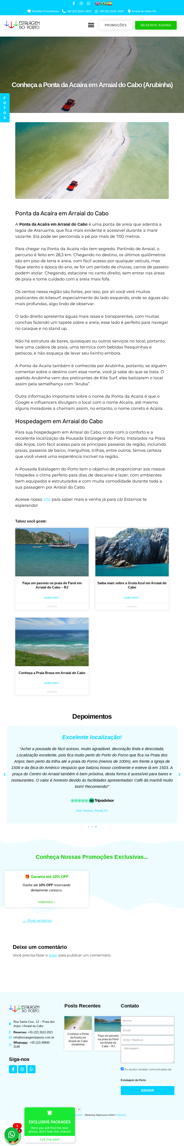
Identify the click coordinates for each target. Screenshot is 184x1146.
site (46, 499)
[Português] (104, 3)
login (53, 955)
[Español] (109, 3)
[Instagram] (22, 1069)
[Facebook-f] (13, 1069)
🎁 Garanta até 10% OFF (46, 877)
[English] (98, 3)
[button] (91, 25)
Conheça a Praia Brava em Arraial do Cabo (52, 673)
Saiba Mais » (52, 597)
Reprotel (121, 1115)
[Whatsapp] (31, 1069)
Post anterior (37, 920)
